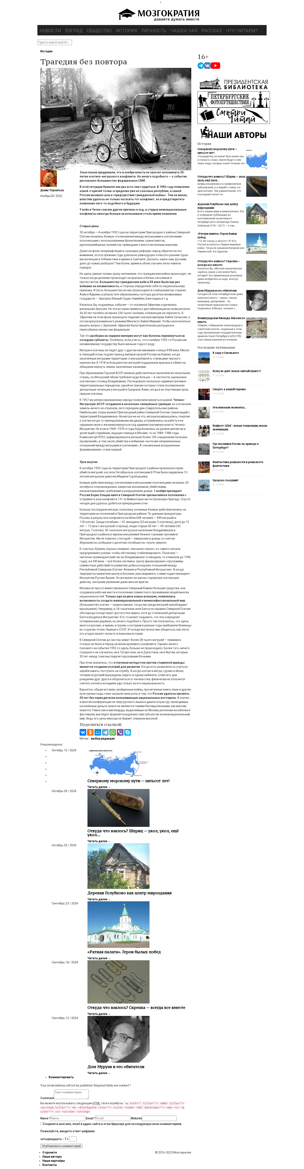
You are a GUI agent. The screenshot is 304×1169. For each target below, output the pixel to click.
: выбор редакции (102, 738)
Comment (47, 1098)
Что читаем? (242, 30)
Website (136, 1118)
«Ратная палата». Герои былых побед (124, 951)
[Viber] (120, 732)
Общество (99, 30)
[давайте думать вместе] (158, 15)
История (126, 30)
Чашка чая (183, 30)
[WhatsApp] (112, 732)
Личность (153, 30)
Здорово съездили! (225, 480)
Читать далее (99, 787)
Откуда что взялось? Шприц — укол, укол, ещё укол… (133, 832)
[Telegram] (105, 732)
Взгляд (74, 30)
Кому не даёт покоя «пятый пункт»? (237, 371)
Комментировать (61, 1077)
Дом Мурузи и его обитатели (115, 1066)
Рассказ (211, 30)
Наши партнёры (53, 1160)
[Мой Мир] (98, 732)
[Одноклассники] (90, 732)
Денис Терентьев (52, 190)
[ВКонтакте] (83, 732)
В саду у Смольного (226, 352)
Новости (50, 30)
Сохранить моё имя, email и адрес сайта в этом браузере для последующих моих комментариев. (112, 1124)
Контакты (49, 1165)
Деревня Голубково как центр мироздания (129, 892)
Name (45, 1118)
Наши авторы (52, 1156)
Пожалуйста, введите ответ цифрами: (67, 1131)
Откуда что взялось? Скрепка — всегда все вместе (136, 1007)
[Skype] (127, 732)
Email (91, 1118)
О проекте (49, 1152)
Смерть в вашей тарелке (229, 389)
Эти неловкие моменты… (230, 407)
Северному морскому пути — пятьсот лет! (128, 780)
